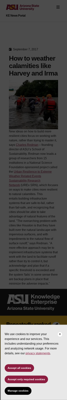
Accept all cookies (19, 367)
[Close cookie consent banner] (60, 334)
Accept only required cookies (26, 379)
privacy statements (37, 353)
